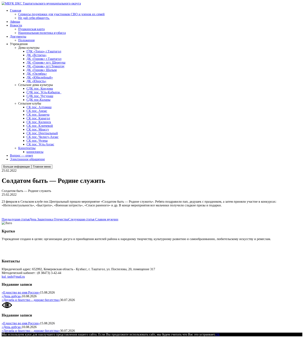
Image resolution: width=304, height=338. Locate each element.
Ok (217, 334)
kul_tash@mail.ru (13, 276)
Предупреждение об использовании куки (31, 253)
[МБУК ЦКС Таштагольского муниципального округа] (41, 3)
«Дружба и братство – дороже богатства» (31, 300)
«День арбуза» (12, 296)
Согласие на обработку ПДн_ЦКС (26, 246)
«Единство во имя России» (21, 292)
